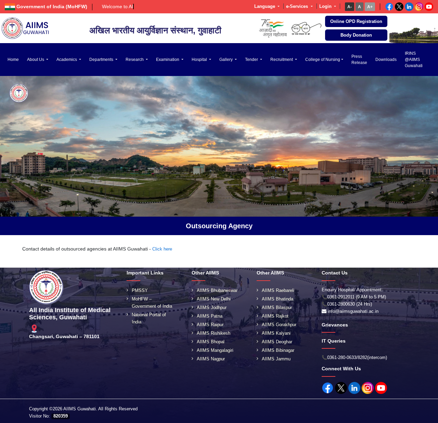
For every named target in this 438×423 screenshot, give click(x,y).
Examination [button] (168, 59)
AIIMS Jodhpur (212, 307)
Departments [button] (101, 59)
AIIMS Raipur (210, 324)
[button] (349, 6)
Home (13, 59)
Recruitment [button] (282, 59)
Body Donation (356, 35)
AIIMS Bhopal (210, 341)
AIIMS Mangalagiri (215, 350)
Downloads (386, 59)
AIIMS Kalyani (276, 333)
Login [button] (326, 6)
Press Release (359, 59)
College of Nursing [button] (322, 59)
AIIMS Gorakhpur (279, 324)
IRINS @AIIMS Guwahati (414, 59)
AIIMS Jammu (276, 358)
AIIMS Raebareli (278, 290)
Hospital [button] (200, 59)
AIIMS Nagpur (211, 358)
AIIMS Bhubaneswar (217, 290)
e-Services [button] (297, 6)
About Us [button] (36, 59)
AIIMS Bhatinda (277, 299)
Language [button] (265, 6)
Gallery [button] (226, 59)
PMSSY (140, 290)
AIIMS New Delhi (214, 299)
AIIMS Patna (209, 316)
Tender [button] (252, 59)
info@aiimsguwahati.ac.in (353, 311)
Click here (162, 249)
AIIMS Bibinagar (278, 350)
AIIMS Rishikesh (213, 333)
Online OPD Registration (356, 21)
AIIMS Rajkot (275, 316)
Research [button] (135, 59)
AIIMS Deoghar (277, 341)
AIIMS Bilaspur (277, 307)
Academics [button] (67, 59)
